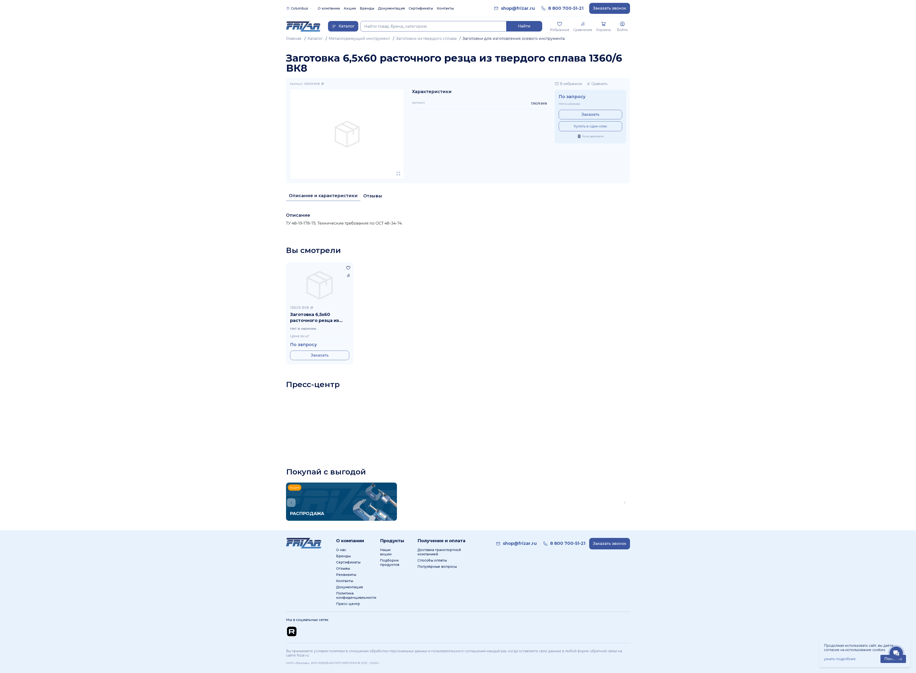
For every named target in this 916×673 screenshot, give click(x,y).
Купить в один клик (590, 126)
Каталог (315, 38)
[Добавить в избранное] (348, 268)
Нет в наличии (569, 103)
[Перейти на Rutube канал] (291, 579)
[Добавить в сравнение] (348, 275)
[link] (518, 8)
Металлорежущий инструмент (359, 38)
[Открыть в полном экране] (398, 173)
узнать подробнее (840, 659)
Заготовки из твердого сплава (426, 38)
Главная (294, 38)
